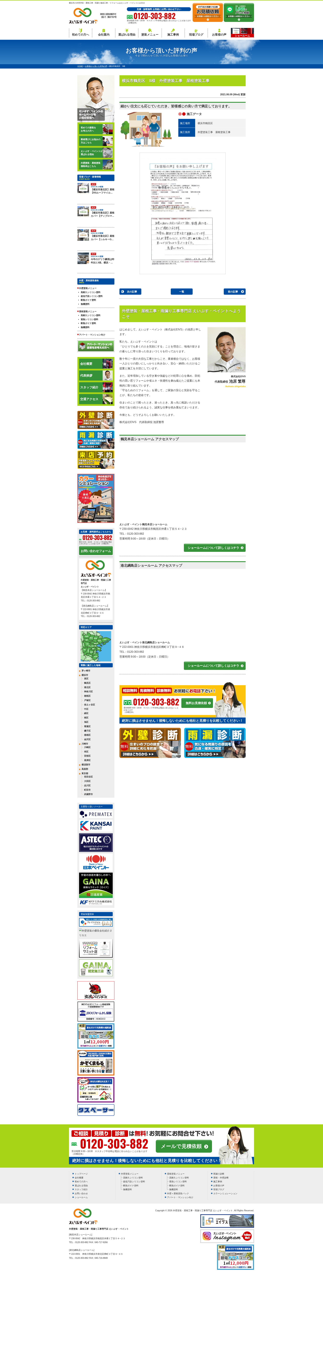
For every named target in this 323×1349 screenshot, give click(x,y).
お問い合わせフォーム (96, 551)
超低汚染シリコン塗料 (92, 296)
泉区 (86, 678)
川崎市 (85, 743)
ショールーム (81, 1197)
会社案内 (104, 34)
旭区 (86, 722)
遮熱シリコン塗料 (89, 319)
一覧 (181, 291)
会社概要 (86, 363)
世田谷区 (88, 776)
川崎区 (87, 747)
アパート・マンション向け (92, 334)
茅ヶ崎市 (86, 670)
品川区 (87, 785)
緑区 (86, 713)
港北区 (87, 687)
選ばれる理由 (126, 34)
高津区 (87, 760)
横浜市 (85, 675)
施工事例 (173, 34)
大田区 (87, 781)
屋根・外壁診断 (221, 1177)
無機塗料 (85, 304)
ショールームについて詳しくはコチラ (213, 547)
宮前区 (87, 756)
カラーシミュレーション (225, 1193)
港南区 (87, 735)
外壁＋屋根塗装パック (178, 1193)
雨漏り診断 (218, 1174)
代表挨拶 (86, 375)
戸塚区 (87, 700)
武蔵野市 (88, 794)
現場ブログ (196, 34)
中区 (86, 709)
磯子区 (87, 730)
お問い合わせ (81, 1193)
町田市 (87, 790)
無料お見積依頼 (196, 703)
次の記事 (132, 291)
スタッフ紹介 (89, 387)
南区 (86, 717)
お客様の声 (219, 34)
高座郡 (85, 769)
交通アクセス (89, 399)
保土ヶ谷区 (89, 704)
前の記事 (233, 291)
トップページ (81, 1174)
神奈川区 (88, 691)
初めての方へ (80, 34)
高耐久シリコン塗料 (90, 292)
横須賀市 (86, 764)
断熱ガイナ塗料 (88, 300)
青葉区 (87, 726)
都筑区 (87, 696)
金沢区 (87, 739)
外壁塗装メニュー (129, 1174)
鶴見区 (87, 683)
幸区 (86, 751)
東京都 (85, 773)
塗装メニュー (149, 34)
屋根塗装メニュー (176, 1174)
